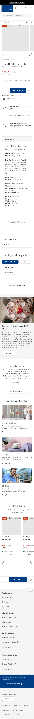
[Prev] (2, 3)
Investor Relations (8, 664)
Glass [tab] (26, 262)
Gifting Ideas (6, 622)
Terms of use (15, 382)
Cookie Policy (16, 705)
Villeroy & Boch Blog (9, 618)
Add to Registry (10, 98)
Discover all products (15, 285)
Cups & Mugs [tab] (9, 267)
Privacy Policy (6, 705)
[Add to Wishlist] (29, 90)
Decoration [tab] (9, 273)
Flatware (5, 602)
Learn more (8, 353)
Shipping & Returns (8, 638)
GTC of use (26, 705)
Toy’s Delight (6, 22)
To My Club (5, 495)
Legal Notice (5, 710)
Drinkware (5, 606)
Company (5, 660)
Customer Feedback (17, 710)
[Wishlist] (18, 519)
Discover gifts (6, 463)
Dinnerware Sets (7, 597)
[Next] (32, 3)
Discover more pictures (15, 391)
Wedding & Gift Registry (10, 626)
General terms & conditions (11, 642)
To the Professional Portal (12, 683)
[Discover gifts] (17, 444)
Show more (5, 647)
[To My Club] (17, 475)
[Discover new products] (17, 412)
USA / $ (10, 698)
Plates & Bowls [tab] (10, 262)
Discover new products (9, 432)
